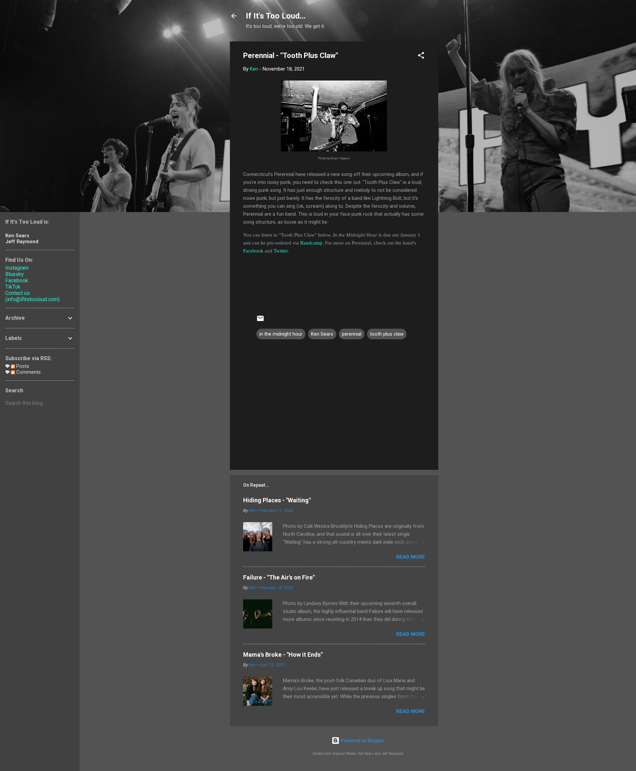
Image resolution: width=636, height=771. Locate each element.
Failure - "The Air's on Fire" (279, 577)
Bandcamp (311, 243)
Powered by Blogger (362, 740)
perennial (351, 334)
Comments (28, 372)
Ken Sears (322, 334)
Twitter (281, 250)
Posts (22, 366)
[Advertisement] (465, 140)
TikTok (13, 287)
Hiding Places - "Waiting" (277, 500)
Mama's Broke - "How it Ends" (283, 654)
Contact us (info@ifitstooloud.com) (32, 296)
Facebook (253, 250)
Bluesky (14, 274)
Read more (410, 557)
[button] (421, 56)
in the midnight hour (280, 334)
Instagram (16, 268)
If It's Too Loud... (276, 16)
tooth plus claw (386, 334)
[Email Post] (260, 321)
